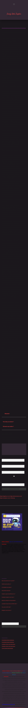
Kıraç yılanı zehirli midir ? (6, 607)
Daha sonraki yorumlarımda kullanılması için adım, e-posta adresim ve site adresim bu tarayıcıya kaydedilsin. (12, 478)
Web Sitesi (4, 469)
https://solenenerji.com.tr (16, 496)
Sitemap (13, 498)
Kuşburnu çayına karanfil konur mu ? (8, 593)
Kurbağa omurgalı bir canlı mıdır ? (8, 597)
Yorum (3, 442)
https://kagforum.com (5, 496)
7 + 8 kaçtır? (4, 482)
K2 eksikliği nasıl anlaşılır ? (7, 587)
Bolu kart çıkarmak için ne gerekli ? (8, 580)
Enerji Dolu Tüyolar (14, 14)
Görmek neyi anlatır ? (8, 426)
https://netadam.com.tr (5, 498)
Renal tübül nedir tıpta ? (6, 590)
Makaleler (7, 413)
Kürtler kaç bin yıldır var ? (6, 584)
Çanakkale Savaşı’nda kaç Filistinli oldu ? (9, 603)
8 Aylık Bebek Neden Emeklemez (8, 640)
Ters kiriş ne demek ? (8, 421)
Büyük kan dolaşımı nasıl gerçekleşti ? (9, 600)
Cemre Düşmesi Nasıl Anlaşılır (7, 648)
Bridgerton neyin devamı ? (6, 610)
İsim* (3, 457)
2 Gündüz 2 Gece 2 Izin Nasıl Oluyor (8, 644)
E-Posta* (3, 463)
